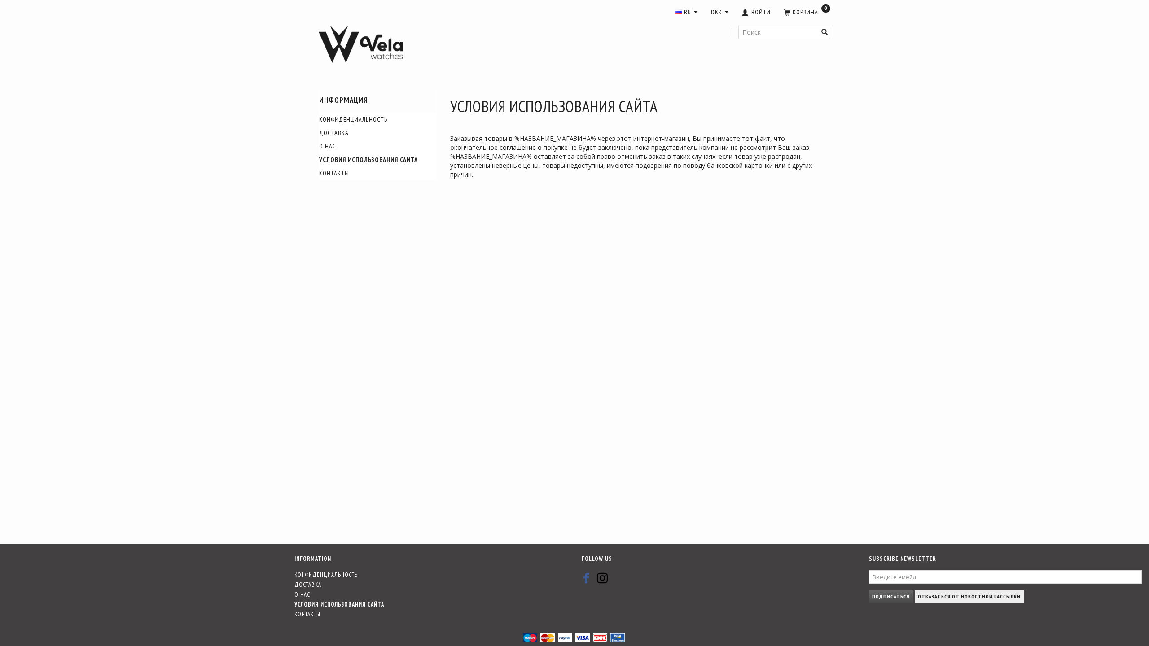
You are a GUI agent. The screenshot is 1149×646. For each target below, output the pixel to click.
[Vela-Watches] (361, 44)
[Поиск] (824, 32)
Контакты (334, 173)
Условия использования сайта (368, 160)
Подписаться (891, 596)
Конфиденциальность (353, 119)
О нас (327, 146)
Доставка (334, 133)
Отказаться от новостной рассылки (969, 596)
